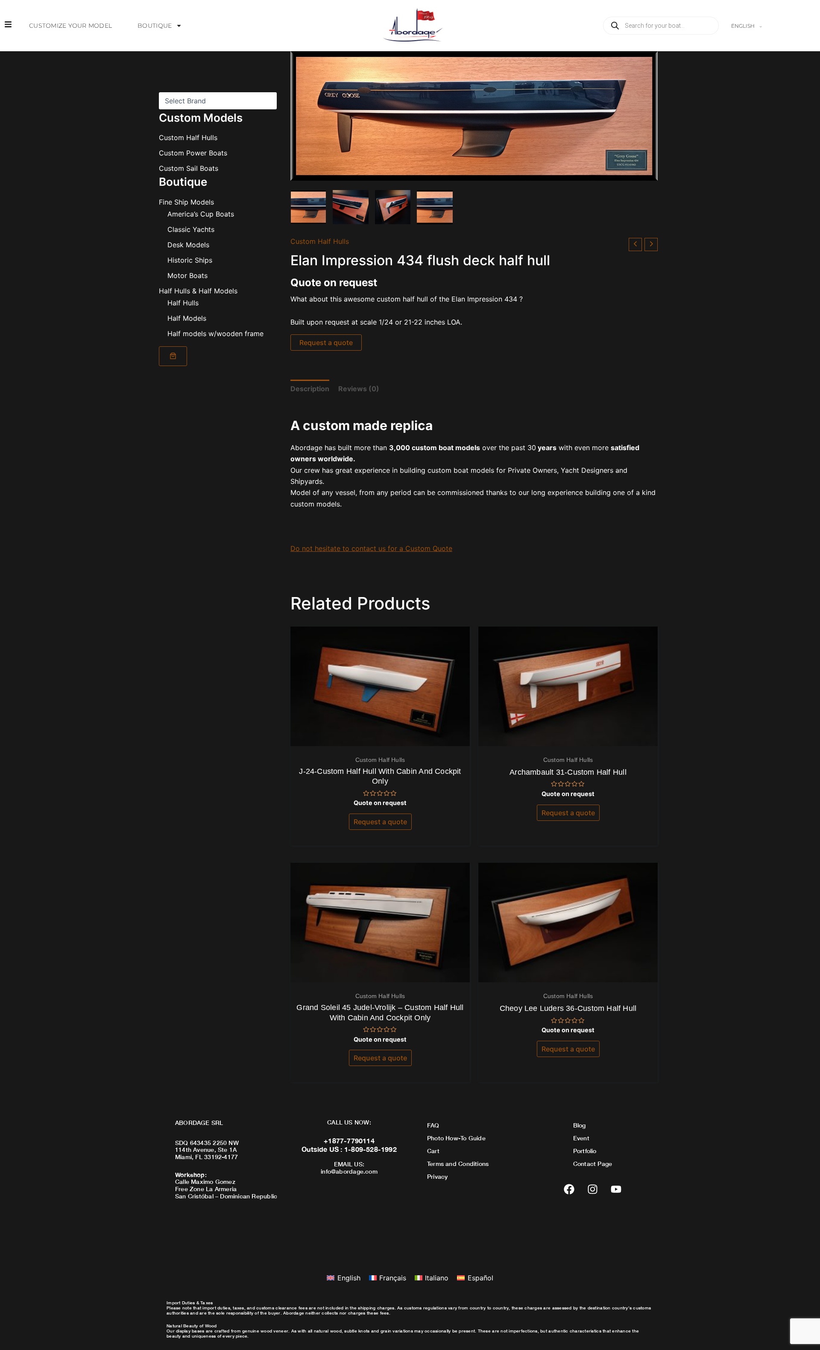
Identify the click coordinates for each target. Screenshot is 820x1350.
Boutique (155, 25)
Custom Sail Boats (188, 168)
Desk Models (188, 244)
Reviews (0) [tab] (358, 388)
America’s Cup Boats (200, 213)
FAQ (433, 1125)
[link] (173, 356)
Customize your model (70, 25)
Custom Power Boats (193, 153)
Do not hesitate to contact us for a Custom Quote (371, 548)
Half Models (186, 317)
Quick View (380, 738)
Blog (579, 1125)
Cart (433, 1150)
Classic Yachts (190, 229)
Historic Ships (189, 259)
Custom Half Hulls (188, 137)
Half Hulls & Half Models (198, 290)
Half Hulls (183, 302)
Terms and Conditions (458, 1163)
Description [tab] (309, 388)
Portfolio (585, 1150)
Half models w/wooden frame (215, 333)
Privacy (437, 1176)
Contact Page (592, 1163)
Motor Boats (187, 275)
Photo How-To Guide (456, 1138)
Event (581, 1138)
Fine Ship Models (186, 201)
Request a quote (326, 342)
